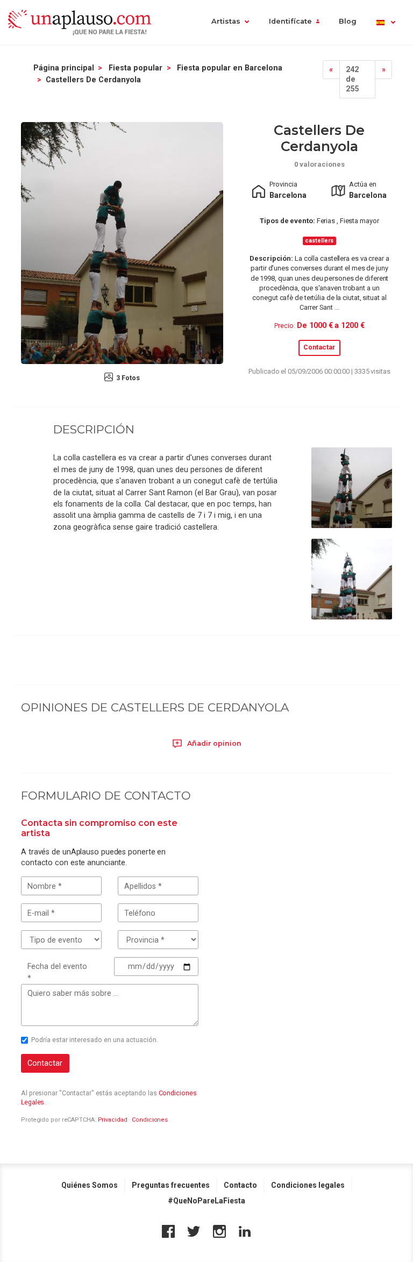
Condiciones (150, 1119)
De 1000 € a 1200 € (330, 325)
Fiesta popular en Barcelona (229, 67)
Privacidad (112, 1119)
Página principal (63, 67)
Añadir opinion (213, 743)
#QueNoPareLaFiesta (206, 1200)
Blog (348, 21)
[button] (385, 22)
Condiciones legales (308, 1185)
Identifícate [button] (290, 21)
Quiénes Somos (89, 1185)
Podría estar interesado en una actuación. (94, 1040)
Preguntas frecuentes (171, 1185)
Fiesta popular (135, 67)
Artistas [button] (225, 21)
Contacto (240, 1185)
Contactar (319, 347)
